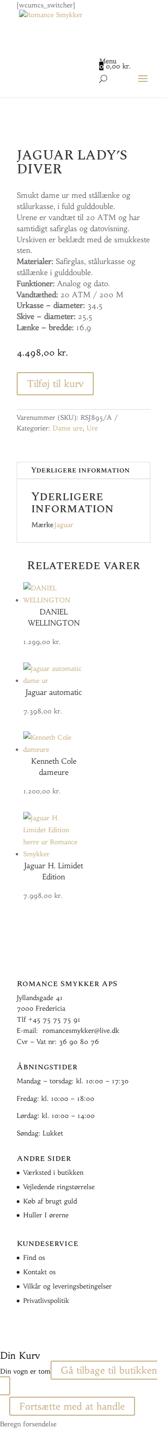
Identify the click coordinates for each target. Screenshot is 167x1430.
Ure (92, 428)
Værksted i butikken (53, 1172)
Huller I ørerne (46, 1215)
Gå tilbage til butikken (109, 1370)
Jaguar (63, 525)
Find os (34, 1257)
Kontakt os (39, 1272)
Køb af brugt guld (50, 1201)
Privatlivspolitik (46, 1300)
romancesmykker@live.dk (81, 1030)
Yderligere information (80, 470)
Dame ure (67, 428)
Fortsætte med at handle (72, 1406)
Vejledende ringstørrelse (59, 1187)
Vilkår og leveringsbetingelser (67, 1286)
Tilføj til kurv (55, 383)
